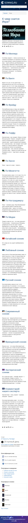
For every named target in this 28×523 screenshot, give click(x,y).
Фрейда (7, 499)
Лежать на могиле (9, 472)
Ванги (6, 490)
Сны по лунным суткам (11, 463)
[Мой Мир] (13, 46)
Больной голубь (8, 477)
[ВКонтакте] (3, 46)
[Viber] (9, 46)
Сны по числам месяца (11, 456)
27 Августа (4, 439)
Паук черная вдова (9, 474)
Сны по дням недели (10, 460)
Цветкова (7, 504)
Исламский (8, 495)
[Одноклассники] (5, 46)
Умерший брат (8, 475)
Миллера (7, 485)
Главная (5, 13)
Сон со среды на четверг (7, 444)
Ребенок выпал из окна (10, 470)
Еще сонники (4, 508)
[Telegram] (7, 46)
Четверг (12, 439)
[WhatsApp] (11, 46)
